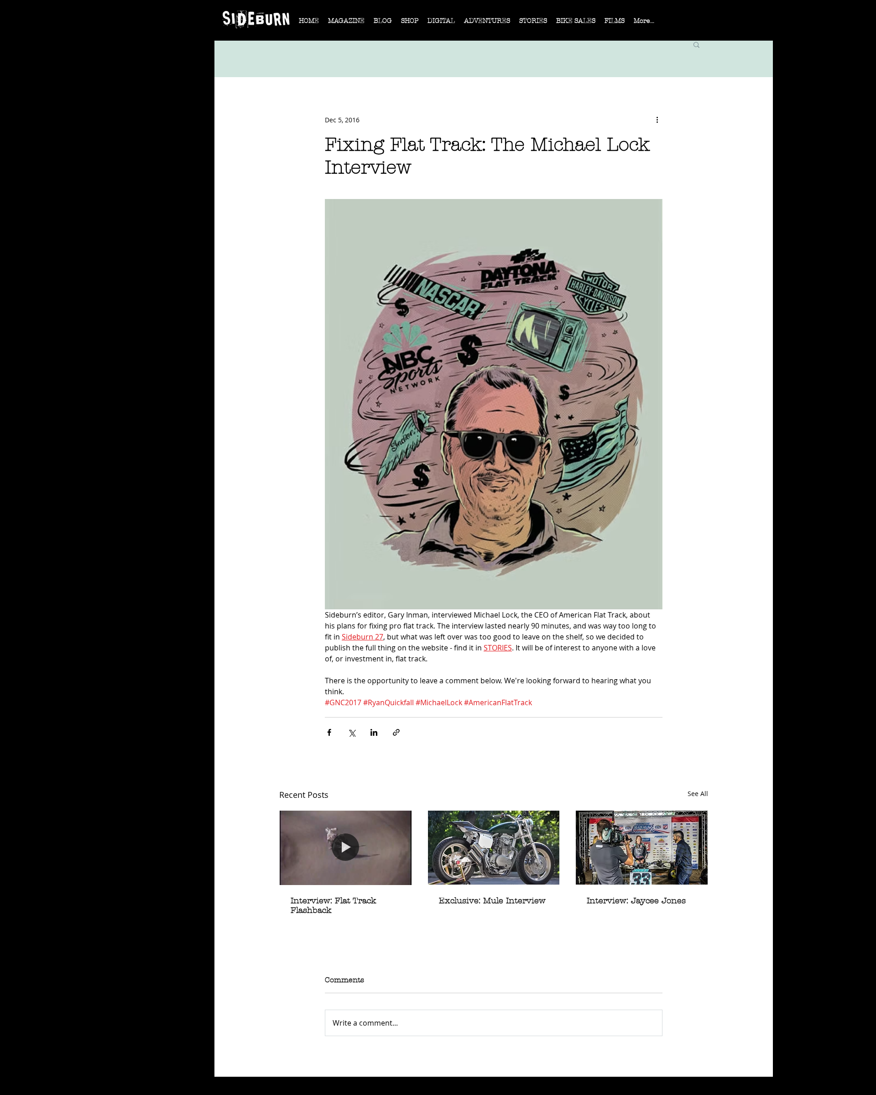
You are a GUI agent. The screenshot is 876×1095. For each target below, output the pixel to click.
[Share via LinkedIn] (374, 732)
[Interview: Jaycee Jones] (642, 848)
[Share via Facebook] (329, 732)
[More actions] (657, 119)
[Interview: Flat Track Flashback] (346, 848)
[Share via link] (396, 732)
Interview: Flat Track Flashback (333, 905)
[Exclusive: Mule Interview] (494, 848)
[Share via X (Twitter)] (351, 732)
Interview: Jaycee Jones (636, 901)
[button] (346, 23)
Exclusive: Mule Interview (492, 901)
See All (698, 793)
